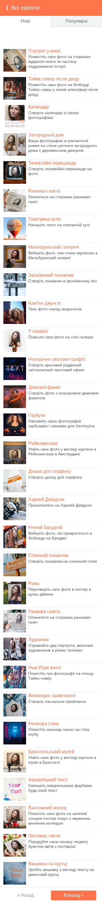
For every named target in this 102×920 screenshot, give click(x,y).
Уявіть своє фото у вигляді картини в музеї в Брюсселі (62, 760)
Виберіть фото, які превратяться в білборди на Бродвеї (60, 535)
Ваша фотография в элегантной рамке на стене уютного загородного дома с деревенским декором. (62, 145)
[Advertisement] (51, 37)
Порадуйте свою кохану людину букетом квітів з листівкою (58, 844)
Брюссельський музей (51, 751)
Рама (33, 583)
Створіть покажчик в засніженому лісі (62, 281)
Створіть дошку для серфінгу (55, 477)
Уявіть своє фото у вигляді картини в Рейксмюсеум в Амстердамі (62, 451)
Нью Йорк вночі (44, 667)
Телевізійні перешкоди (52, 163)
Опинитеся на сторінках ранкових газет (59, 619)
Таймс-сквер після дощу (53, 78)
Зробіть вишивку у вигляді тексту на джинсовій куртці (61, 872)
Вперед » (73, 895)
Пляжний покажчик (48, 555)
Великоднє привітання (51, 695)
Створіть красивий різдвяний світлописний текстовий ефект (56, 367)
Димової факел (44, 387)
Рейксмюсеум (42, 443)
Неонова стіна (43, 723)
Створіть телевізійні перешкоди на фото (60, 171)
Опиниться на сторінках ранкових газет (59, 199)
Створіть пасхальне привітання (57, 701)
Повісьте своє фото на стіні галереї (61, 337)
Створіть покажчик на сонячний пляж (62, 561)
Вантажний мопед (47, 807)
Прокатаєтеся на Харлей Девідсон (60, 505)
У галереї (38, 331)
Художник (38, 639)
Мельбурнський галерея (53, 247)
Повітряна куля (44, 219)
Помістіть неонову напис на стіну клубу (59, 732)
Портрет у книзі (44, 50)
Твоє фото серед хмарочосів (55, 309)
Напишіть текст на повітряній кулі (59, 225)
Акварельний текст (48, 779)
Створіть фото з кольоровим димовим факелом (63, 395)
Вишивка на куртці (47, 863)
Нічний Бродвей (45, 527)
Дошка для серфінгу (49, 471)
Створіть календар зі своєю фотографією (53, 115)
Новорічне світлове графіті (57, 359)
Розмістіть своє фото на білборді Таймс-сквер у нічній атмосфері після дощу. (63, 89)
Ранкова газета (44, 191)
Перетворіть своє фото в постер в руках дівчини (59, 591)
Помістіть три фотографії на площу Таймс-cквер (61, 675)
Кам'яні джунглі (44, 303)
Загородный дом (45, 135)
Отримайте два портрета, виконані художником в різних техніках (60, 647)
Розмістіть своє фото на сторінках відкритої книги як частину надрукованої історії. (59, 61)
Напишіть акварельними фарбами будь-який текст (60, 788)
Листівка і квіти (44, 835)
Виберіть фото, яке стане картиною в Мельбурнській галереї (62, 255)
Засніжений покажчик (51, 275)
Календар (38, 106)
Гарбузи (36, 415)
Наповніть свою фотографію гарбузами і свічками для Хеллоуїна (61, 423)
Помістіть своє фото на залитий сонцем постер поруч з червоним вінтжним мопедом (59, 818)
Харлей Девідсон (46, 499)
